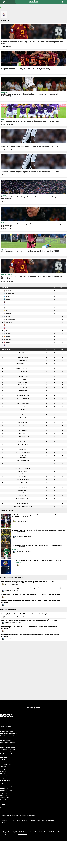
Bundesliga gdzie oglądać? (7, 742)
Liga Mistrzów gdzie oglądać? (8, 729)
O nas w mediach (10, 815)
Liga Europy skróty (4, 788)
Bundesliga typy (4, 771)
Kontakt (28, 815)
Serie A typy (3, 769)
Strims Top (3, 810)
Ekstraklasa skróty (4, 802)
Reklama (32, 815)
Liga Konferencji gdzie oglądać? (8, 733)
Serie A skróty (3, 795)
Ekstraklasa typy (4, 776)
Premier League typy (5, 764)
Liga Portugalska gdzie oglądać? (8, 747)
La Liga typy (3, 766)
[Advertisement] (12, 667)
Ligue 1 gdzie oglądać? (6, 745)
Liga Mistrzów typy (4, 757)
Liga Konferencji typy (5, 760)
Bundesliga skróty (4, 797)
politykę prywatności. (22, 834)
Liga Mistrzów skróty (5, 784)
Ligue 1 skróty (3, 800)
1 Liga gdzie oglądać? (5, 752)
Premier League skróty (6, 790)
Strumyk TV (3, 808)
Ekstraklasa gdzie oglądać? (7, 749)
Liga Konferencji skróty (6, 786)
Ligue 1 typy (3, 773)
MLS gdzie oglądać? (5, 726)
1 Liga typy (2, 778)
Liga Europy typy (4, 762)
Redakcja (3, 815)
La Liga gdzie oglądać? (6, 738)
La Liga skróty (3, 793)
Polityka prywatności (20, 815)
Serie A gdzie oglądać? (6, 740)
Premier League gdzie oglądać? (8, 736)
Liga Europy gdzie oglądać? (7, 731)
